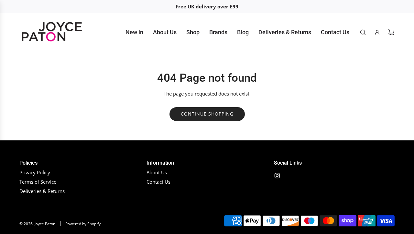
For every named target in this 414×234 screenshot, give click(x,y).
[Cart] (391, 32)
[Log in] (377, 32)
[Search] (363, 32)
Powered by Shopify (83, 224)
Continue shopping (207, 114)
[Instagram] (277, 175)
